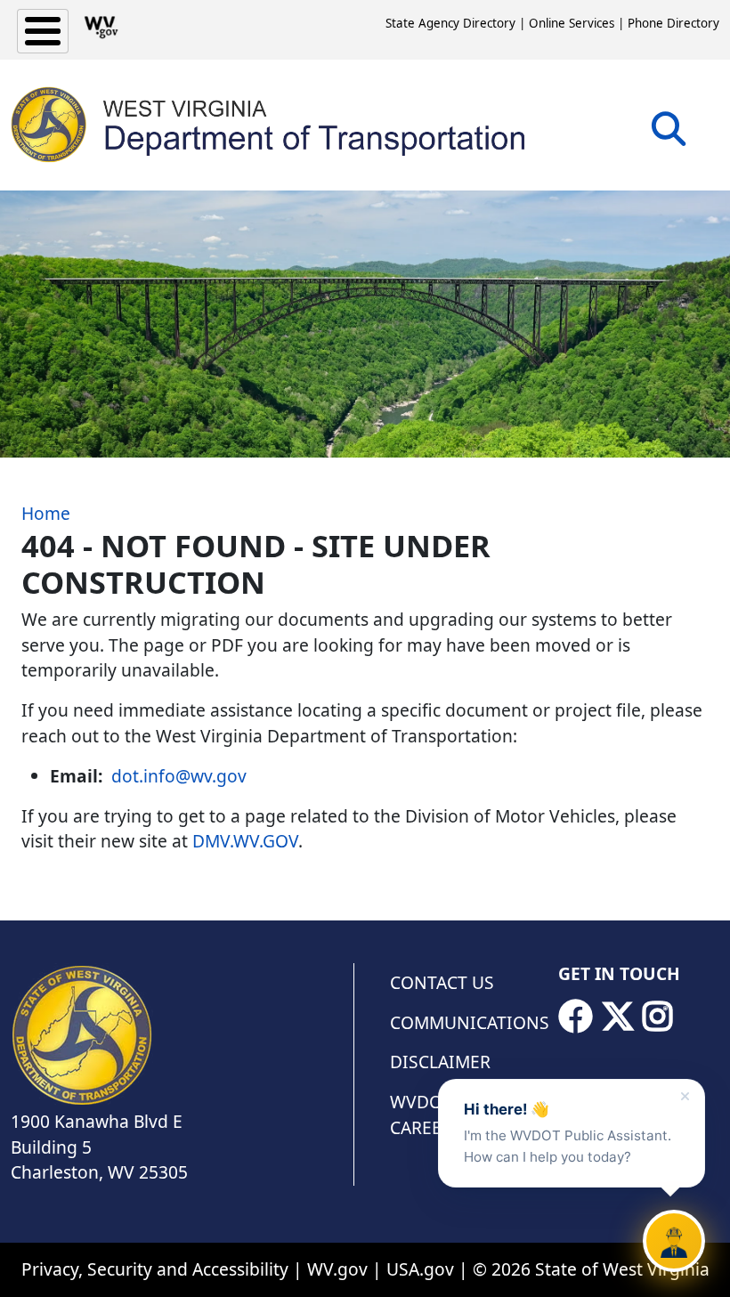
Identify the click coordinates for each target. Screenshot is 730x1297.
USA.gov (420, 1269)
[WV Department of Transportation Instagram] (658, 1016)
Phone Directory (673, 23)
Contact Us (442, 982)
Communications (463, 1022)
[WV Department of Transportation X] (618, 1016)
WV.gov (337, 1269)
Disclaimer (440, 1062)
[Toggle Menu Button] (43, 31)
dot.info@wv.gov (179, 776)
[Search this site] (668, 135)
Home (45, 513)
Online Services (571, 23)
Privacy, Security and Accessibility (154, 1269)
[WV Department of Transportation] (269, 124)
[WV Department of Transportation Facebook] (575, 1016)
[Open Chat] (674, 1241)
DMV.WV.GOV (245, 841)
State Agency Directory (450, 23)
